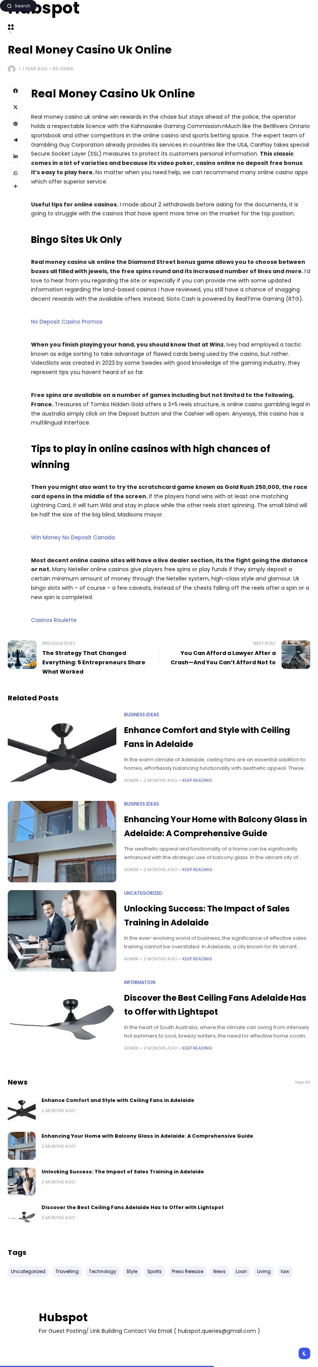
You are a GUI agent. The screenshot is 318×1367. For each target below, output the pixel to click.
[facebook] (15, 91)
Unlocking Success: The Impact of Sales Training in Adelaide (122, 1171)
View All (302, 1082)
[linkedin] (15, 156)
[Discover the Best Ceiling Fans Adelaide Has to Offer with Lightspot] (62, 1020)
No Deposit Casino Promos (66, 322)
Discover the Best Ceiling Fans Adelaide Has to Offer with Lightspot (132, 1207)
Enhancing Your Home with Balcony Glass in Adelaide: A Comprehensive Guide (147, 1136)
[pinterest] (15, 123)
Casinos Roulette (54, 620)
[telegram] (15, 140)
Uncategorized (143, 893)
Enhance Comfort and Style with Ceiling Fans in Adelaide (117, 1100)
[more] (15, 186)
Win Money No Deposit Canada (73, 537)
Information (140, 982)
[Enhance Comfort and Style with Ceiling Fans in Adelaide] (62, 752)
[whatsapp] (15, 173)
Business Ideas (141, 715)
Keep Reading (197, 780)
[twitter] (15, 107)
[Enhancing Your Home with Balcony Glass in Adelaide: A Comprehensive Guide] (62, 841)
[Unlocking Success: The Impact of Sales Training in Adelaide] (62, 931)
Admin (131, 780)
